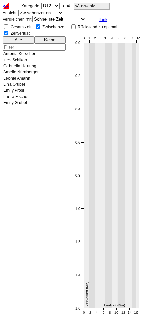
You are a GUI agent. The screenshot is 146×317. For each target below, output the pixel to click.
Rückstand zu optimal (97, 26)
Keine (49, 40)
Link (103, 19)
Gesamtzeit (21, 26)
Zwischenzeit (54, 26)
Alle (18, 40)
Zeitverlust (20, 33)
